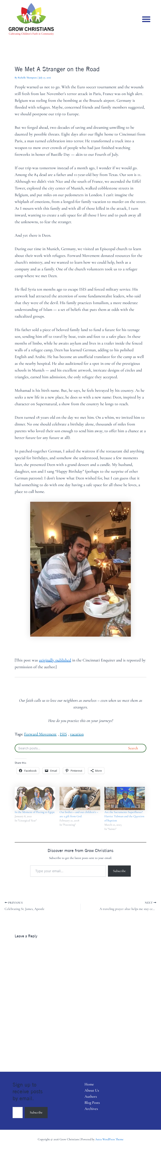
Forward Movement (40, 734)
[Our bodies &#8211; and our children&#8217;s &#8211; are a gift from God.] (80, 798)
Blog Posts (92, 1102)
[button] (146, 19)
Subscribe (119, 871)
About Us (91, 1090)
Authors (90, 1096)
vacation (77, 734)
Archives (91, 1108)
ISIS (63, 734)
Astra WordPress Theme (109, 1139)
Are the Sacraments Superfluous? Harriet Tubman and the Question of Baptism (124, 816)
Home (89, 1084)
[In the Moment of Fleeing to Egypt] (35, 798)
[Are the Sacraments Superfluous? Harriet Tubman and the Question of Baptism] (124, 798)
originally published (55, 660)
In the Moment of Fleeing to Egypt (35, 812)
